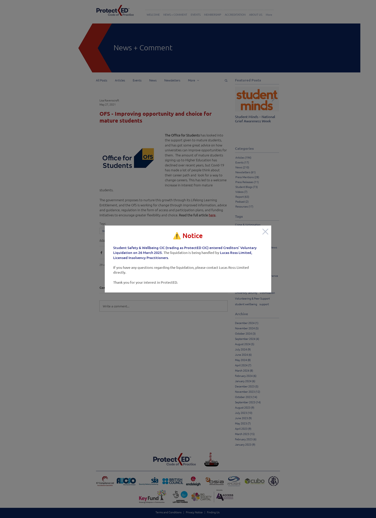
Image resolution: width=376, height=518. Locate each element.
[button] (265, 232)
